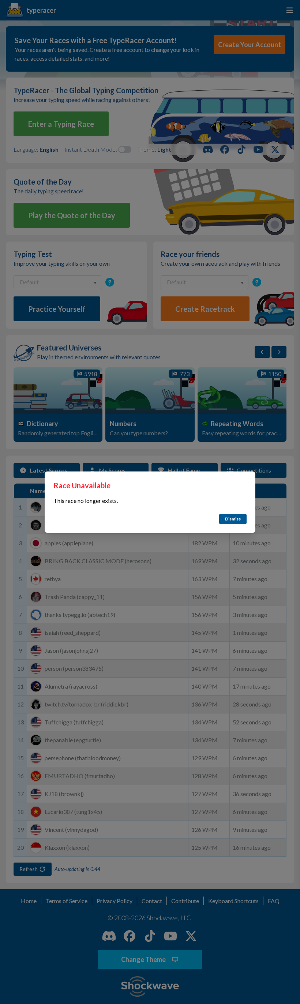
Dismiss (233, 519)
